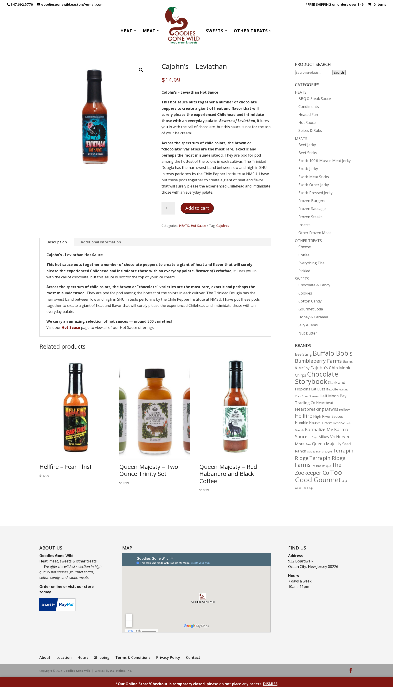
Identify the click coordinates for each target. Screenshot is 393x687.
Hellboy (344, 409)
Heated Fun (308, 114)
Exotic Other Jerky (313, 184)
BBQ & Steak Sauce (314, 98)
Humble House (307, 422)
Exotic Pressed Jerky (315, 192)
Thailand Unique (321, 465)
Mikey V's (326, 436)
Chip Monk (339, 367)
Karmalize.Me (319, 429)
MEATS (301, 138)
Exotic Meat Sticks (313, 176)
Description (56, 242)
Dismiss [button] (270, 683)
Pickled (304, 270)
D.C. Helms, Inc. (121, 671)
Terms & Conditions (132, 657)
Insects (304, 224)
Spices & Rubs (310, 130)
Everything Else (311, 262)
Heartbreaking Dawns (316, 409)
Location (64, 657)
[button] (141, 70)
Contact (193, 657)
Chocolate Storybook (316, 378)
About (44, 657)
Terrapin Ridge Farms (320, 461)
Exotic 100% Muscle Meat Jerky (324, 160)
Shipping (101, 657)
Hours (83, 657)
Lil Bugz (312, 437)
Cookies (305, 293)
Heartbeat (324, 402)
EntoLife (332, 389)
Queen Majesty (326, 443)
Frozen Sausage (312, 208)
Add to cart (197, 208)
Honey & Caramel (313, 317)
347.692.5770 (22, 4)
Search (339, 72)
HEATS (184, 225)
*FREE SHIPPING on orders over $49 (335, 5)
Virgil (345, 481)
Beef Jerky (307, 144)
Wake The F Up (304, 488)
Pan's (308, 444)
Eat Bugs (318, 389)
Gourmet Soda (310, 309)
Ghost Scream (310, 396)
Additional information (101, 242)
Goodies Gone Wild (77, 671)
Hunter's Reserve (333, 423)
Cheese (304, 246)
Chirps (300, 375)
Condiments (308, 106)
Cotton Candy (310, 301)
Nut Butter (307, 333)
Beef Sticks (307, 152)
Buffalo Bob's (333, 353)
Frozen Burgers (311, 200)
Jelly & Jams (308, 324)
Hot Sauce (198, 225)
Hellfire (303, 415)
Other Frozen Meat (314, 232)
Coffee (304, 254)
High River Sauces (328, 416)
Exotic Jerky (308, 168)
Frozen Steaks (310, 216)
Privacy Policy (168, 657)
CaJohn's (222, 225)
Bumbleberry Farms (318, 360)
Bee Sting (303, 354)
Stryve (328, 451)
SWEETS (302, 278)
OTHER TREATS (308, 240)
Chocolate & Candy (314, 284)
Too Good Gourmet (318, 476)
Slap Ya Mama (315, 451)
